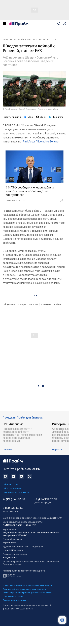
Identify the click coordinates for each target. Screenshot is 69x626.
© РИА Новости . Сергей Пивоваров (19, 109)
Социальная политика (13, 596)
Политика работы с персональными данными (24, 589)
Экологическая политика (14, 600)
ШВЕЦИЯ (46, 304)
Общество (9, 304)
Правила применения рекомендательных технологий (27, 593)
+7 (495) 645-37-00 (14, 499)
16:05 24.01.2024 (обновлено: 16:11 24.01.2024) (26, 39)
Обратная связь (12, 488)
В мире (22, 304)
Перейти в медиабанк (48, 109)
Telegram (58, 117)
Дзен (43, 117)
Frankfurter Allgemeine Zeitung (40, 141)
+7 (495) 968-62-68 (45, 501)
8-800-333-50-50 (13, 509)
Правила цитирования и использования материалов (27, 585)
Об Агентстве (10, 484)
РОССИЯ (33, 304)
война (57, 304)
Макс (30, 117)
